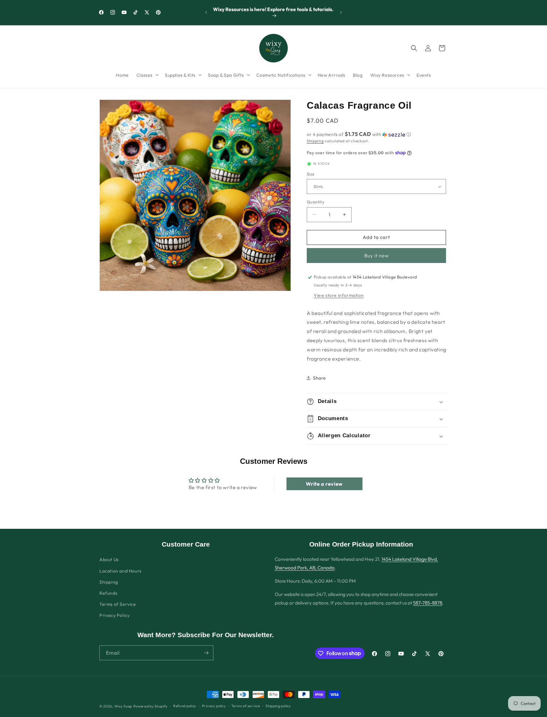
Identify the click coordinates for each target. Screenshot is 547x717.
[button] (147, 74)
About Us (109, 559)
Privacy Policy (114, 615)
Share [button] (319, 378)
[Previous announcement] (206, 12)
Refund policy (184, 706)
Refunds (108, 593)
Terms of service (245, 706)
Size (311, 173)
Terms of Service (117, 604)
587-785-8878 (427, 603)
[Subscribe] (206, 652)
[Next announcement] (341, 12)
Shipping (315, 140)
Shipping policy (278, 706)
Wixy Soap (123, 706)
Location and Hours (120, 571)
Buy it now (376, 256)
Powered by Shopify (150, 706)
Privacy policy (214, 706)
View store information (339, 295)
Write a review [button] (324, 484)
